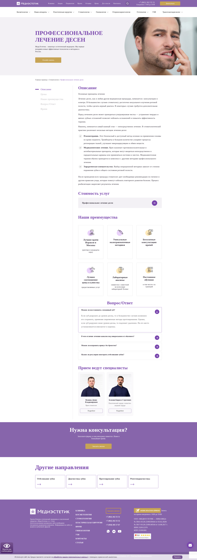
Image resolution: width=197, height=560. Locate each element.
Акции (60, 3)
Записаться (170, 3)
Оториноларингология (121, 12)
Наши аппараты (40, 12)
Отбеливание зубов (46, 479)
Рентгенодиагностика (140, 479)
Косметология (22, 12)
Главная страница (41, 80)
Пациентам (70, 3)
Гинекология (101, 12)
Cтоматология (83, 12)
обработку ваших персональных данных (70, 557)
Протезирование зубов (109, 479)
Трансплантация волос (171, 12)
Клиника (51, 3)
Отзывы (88, 3)
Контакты (117, 3)
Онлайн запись (48, 60)
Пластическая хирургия (62, 12)
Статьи (79, 543)
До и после (106, 3)
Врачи (80, 3)
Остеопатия (141, 12)
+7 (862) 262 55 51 (147, 2)
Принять (177, 557)
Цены (97, 3)
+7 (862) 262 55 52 (113, 521)
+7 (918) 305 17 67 (113, 525)
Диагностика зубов (77, 479)
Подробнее (91, 411)
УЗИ (154, 12)
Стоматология (54, 80)
